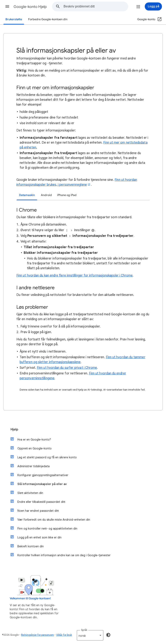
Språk (84, 629)
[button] (7, 6)
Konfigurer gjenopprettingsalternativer (42, 475)
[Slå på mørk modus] (108, 635)
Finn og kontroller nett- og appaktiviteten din (47, 528)
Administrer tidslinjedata (33, 466)
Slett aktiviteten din (30, 493)
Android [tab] (46, 195)
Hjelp (14, 429)
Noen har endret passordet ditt (38, 511)
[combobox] (96, 6)
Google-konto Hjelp (30, 6)
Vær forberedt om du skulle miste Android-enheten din (53, 519)
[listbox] (90, 635)
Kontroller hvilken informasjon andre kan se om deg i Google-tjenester (64, 555)
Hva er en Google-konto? (34, 439)
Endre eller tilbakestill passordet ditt (41, 502)
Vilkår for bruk (64, 634)
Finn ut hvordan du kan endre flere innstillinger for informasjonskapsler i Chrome (74, 275)
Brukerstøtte (13, 19)
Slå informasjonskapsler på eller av (42, 484)
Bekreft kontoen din (30, 546)
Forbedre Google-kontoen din (47, 19)
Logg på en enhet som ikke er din (39, 537)
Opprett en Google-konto (34, 448)
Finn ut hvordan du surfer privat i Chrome (67, 368)
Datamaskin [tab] (27, 195)
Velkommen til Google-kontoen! (30, 598)
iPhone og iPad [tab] (67, 195)
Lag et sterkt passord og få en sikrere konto (47, 457)
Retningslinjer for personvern (37, 634)
